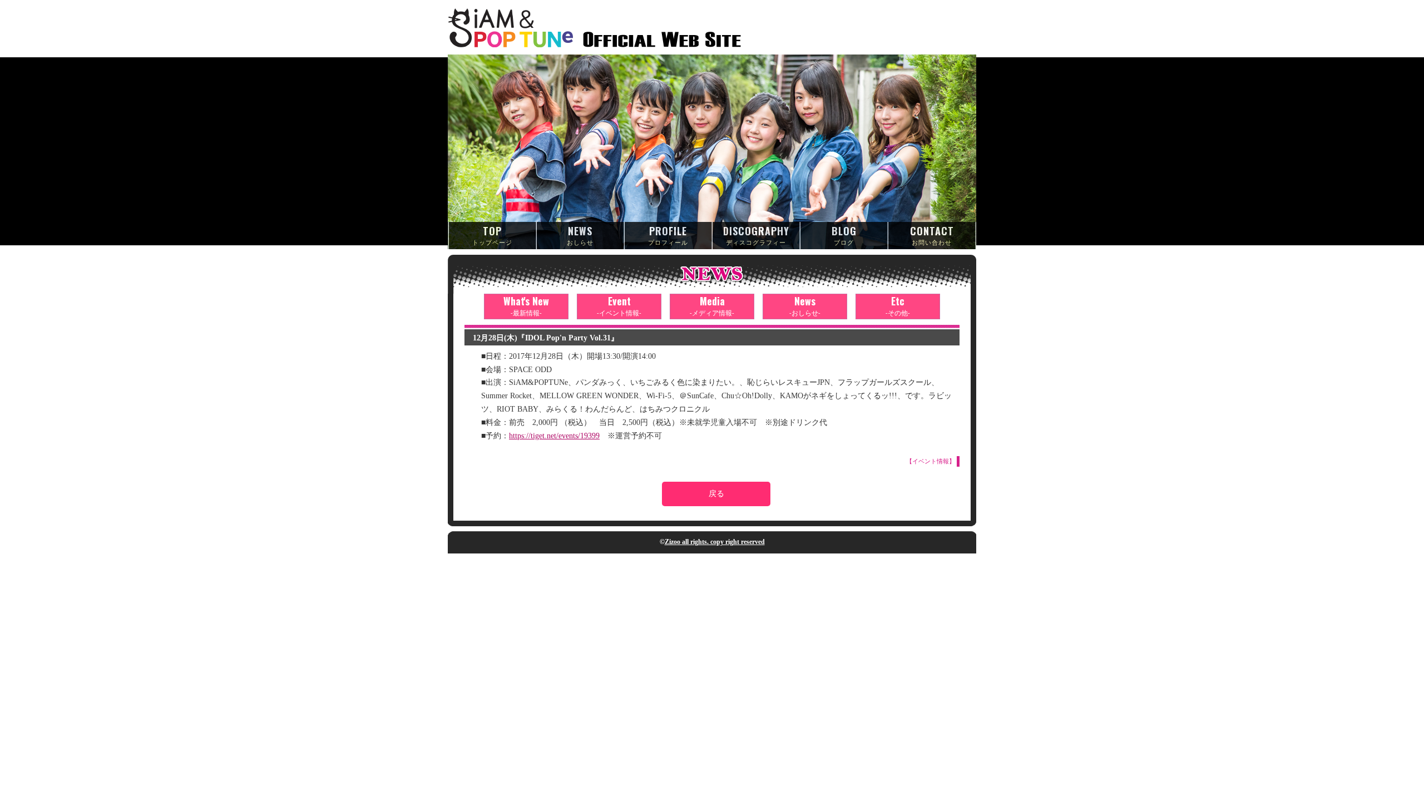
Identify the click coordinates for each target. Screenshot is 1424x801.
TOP (492, 235)
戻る (716, 494)
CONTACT (932, 235)
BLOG (844, 235)
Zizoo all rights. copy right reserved (715, 542)
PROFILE (668, 235)
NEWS (580, 235)
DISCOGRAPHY (756, 235)
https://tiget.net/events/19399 (554, 436)
